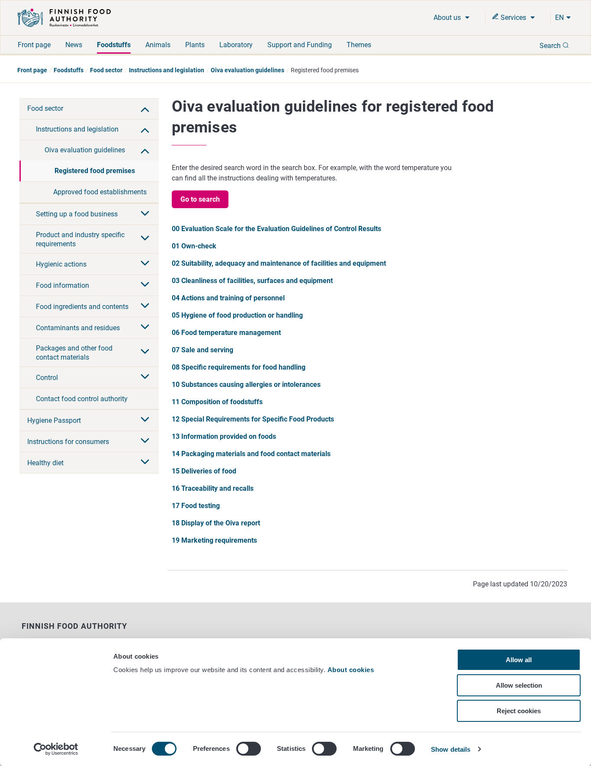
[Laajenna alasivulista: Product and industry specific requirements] (144, 239)
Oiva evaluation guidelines (247, 70)
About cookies (352, 669)
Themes (359, 45)
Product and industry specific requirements (80, 239)
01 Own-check (194, 246)
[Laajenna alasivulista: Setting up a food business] (144, 214)
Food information (62, 285)
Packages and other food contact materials (74, 352)
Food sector (106, 70)
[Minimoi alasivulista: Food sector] (144, 108)
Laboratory (236, 45)
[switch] (248, 749)
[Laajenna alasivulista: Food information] (144, 285)
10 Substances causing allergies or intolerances (246, 384)
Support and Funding (299, 45)
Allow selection (519, 685)
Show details (450, 749)
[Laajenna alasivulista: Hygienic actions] (144, 264)
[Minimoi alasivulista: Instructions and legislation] (144, 129)
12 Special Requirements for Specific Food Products (253, 419)
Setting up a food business (77, 214)
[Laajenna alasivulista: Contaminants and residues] (144, 327)
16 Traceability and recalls (213, 488)
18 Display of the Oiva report (216, 523)
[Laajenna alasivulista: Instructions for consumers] (144, 441)
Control (47, 377)
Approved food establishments (100, 192)
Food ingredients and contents (82, 307)
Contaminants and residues (78, 328)
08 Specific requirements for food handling (238, 367)
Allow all (519, 659)
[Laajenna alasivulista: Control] (144, 377)
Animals (157, 45)
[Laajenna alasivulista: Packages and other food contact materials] (144, 352)
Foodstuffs (114, 45)
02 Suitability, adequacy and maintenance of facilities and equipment (279, 263)
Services (513, 17)
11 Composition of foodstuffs (217, 402)
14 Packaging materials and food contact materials (251, 454)
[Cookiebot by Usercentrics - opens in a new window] (56, 749)
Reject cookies (519, 711)
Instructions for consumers (68, 442)
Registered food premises (95, 171)
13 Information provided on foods (224, 436)
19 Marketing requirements (214, 540)
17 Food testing (196, 506)
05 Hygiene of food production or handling (237, 315)
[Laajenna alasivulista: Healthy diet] (144, 462)
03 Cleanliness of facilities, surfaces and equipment (252, 281)
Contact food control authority (82, 399)
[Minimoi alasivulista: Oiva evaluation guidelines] (144, 150)
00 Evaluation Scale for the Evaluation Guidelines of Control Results (276, 229)
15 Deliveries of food (204, 471)
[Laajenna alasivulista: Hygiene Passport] (144, 420)
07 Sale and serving (202, 350)
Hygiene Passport (54, 420)
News (73, 45)
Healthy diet (45, 463)
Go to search (200, 199)
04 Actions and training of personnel (228, 298)
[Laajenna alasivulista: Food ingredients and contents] (144, 306)
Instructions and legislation (166, 70)
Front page (34, 45)
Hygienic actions (61, 264)
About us (448, 17)
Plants (195, 45)
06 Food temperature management (226, 332)
